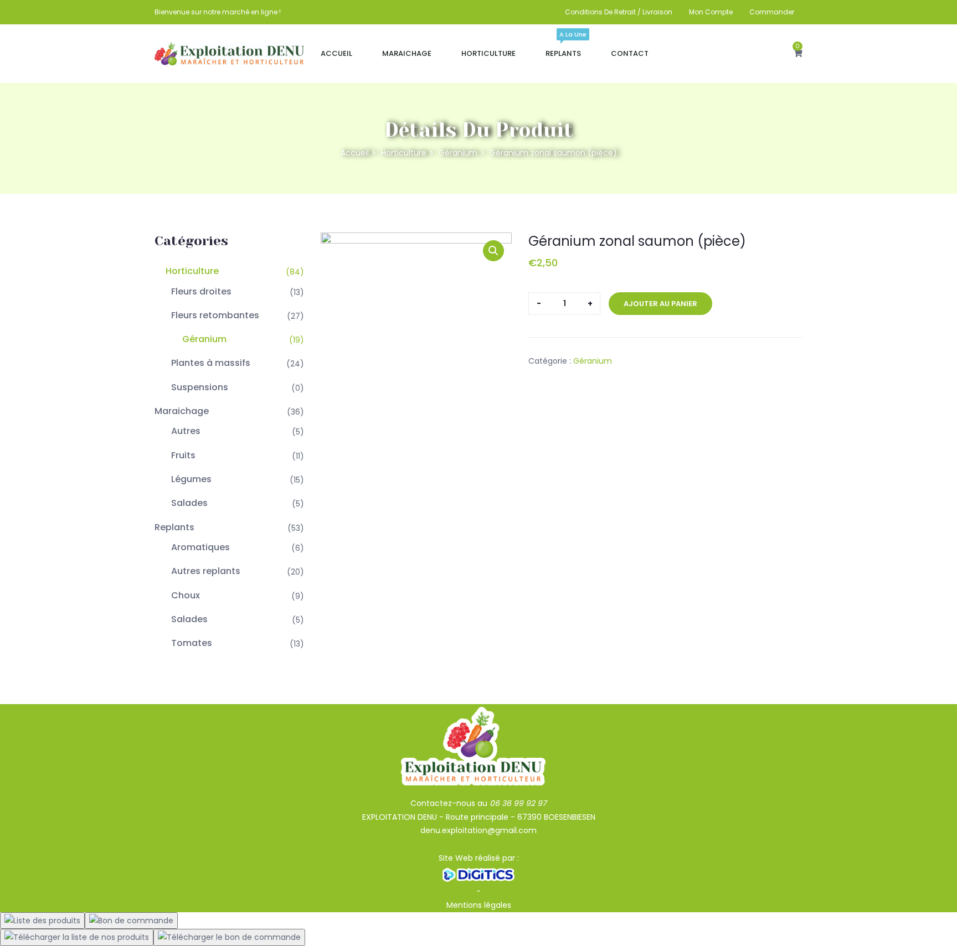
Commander (771, 12)
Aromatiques (200, 547)
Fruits (183, 455)
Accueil (336, 53)
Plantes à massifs (210, 362)
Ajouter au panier (660, 303)
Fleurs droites (201, 291)
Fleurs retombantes (215, 315)
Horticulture (488, 53)
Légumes (191, 479)
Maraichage (406, 53)
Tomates (191, 643)
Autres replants (205, 571)
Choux (185, 595)
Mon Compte (711, 12)
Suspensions (199, 387)
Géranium (458, 152)
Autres (185, 431)
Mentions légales (478, 905)
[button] (798, 53)
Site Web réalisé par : (479, 858)
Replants (563, 48)
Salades (189, 503)
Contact (630, 53)
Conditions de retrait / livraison (618, 12)
